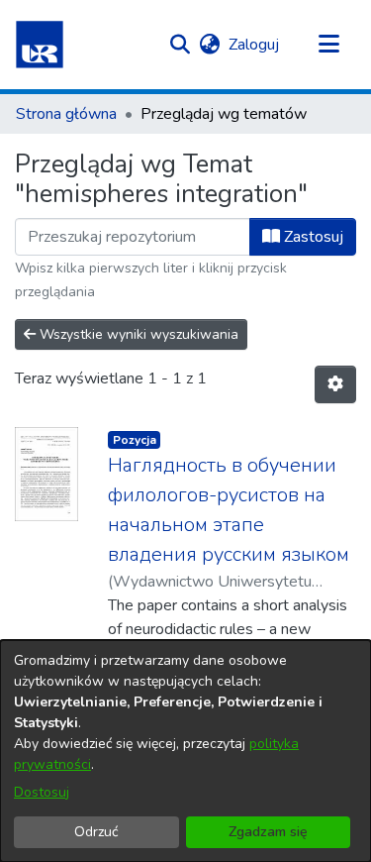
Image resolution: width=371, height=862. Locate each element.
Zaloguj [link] (255, 44)
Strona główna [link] (66, 114)
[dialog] (185, 751)
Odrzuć (96, 831)
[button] (39, 44)
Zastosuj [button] (311, 237)
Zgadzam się (268, 831)
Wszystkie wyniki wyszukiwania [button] (137, 334)
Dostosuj (41, 792)
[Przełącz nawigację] (328, 44)
